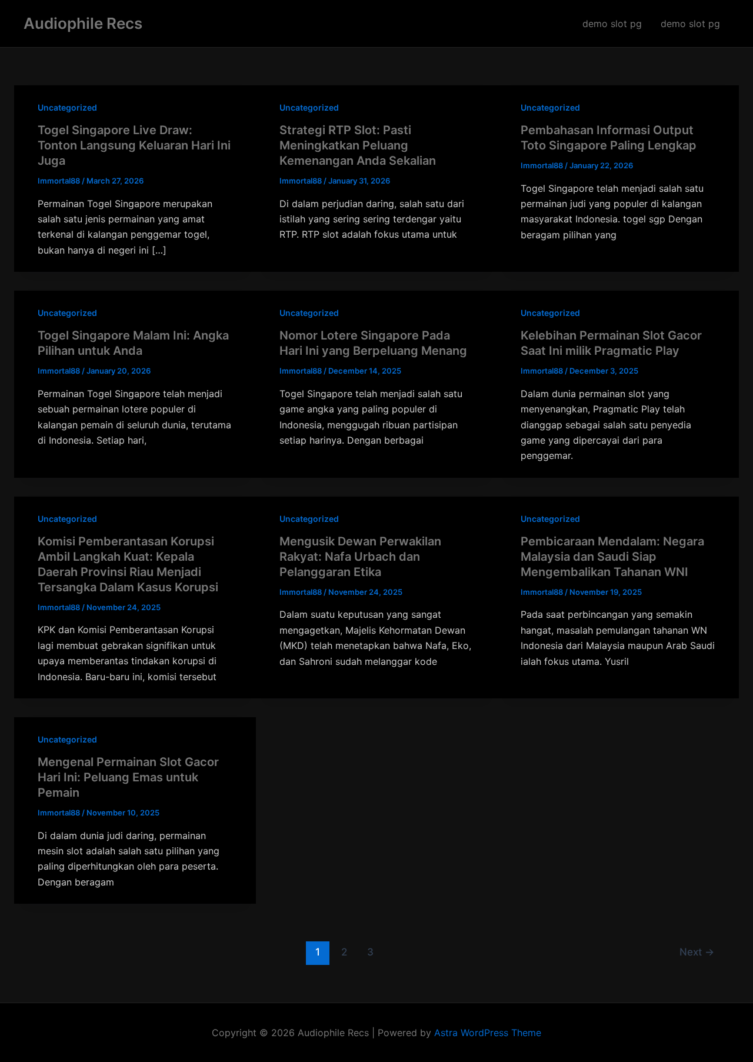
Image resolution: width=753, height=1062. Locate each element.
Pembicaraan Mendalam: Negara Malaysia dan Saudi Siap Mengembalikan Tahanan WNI (612, 556)
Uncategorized (67, 107)
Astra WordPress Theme (487, 1032)
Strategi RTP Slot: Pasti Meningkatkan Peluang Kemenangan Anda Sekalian (357, 145)
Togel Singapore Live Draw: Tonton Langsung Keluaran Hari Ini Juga (134, 145)
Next (696, 952)
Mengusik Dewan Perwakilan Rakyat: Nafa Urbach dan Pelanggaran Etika (360, 556)
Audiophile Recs (83, 23)
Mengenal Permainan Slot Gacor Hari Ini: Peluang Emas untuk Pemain (128, 777)
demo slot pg (612, 23)
